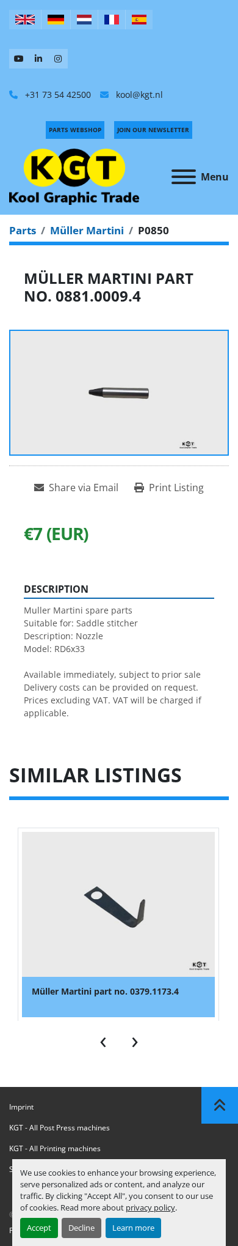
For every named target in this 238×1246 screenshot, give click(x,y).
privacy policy (150, 1207)
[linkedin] (38, 59)
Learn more (133, 1227)
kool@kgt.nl (138, 94)
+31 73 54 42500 (57, 94)
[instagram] (58, 59)
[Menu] (183, 176)
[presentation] (103, 1039)
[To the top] (219, 1105)
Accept (39, 1227)
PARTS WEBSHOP (75, 129)
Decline (81, 1227)
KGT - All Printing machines (55, 1148)
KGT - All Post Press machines (59, 1127)
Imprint (21, 1107)
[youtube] (19, 59)
